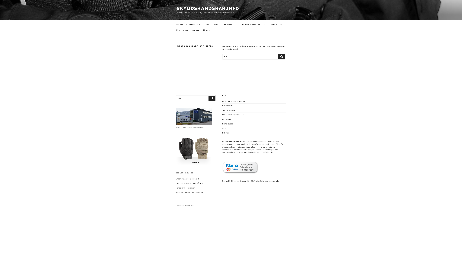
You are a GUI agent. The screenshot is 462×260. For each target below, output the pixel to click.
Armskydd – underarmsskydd (189, 24)
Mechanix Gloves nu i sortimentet (189, 192)
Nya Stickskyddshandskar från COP (190, 183)
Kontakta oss (182, 30)
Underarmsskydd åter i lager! (187, 179)
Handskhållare (212, 24)
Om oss (195, 30)
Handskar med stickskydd (186, 188)
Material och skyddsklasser (253, 24)
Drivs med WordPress (185, 206)
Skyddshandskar (230, 24)
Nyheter (206, 30)
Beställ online (276, 24)
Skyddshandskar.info (208, 8)
